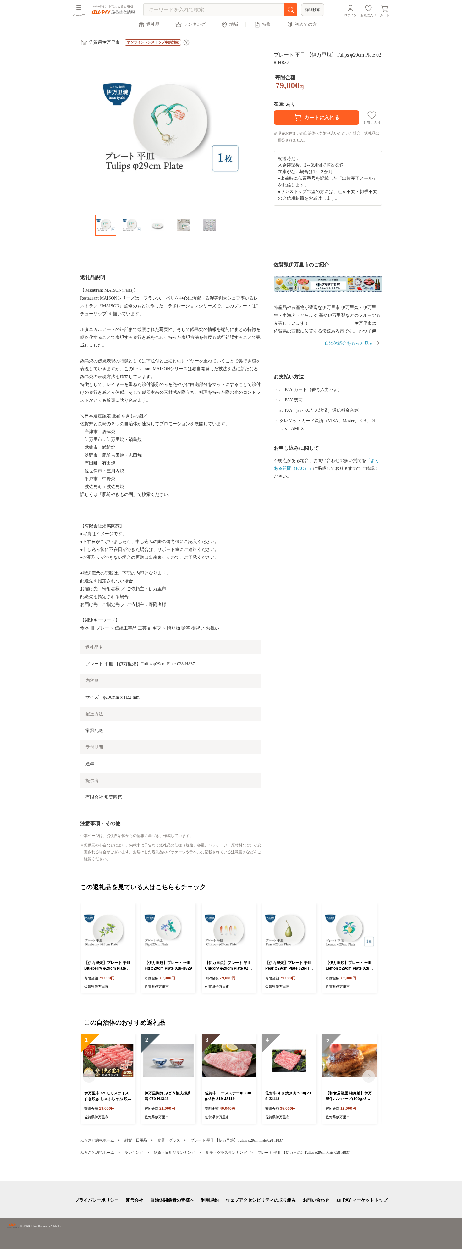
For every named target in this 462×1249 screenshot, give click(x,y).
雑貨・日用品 (135, 1140)
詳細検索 (312, 10)
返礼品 (153, 24)
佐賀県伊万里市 (104, 42)
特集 (266, 24)
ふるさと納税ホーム (97, 1140)
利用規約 (210, 1199)
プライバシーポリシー (97, 1199)
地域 (233, 24)
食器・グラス (168, 1140)
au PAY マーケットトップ (362, 1199)
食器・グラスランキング (226, 1152)
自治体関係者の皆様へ (172, 1199)
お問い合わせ (316, 1199)
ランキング (195, 24)
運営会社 (134, 1199)
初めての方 (306, 24)
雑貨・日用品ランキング (174, 1152)
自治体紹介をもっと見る (349, 343)
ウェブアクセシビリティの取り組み (261, 1199)
